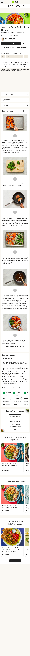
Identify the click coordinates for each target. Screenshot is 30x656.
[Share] (27, 43)
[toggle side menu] (2, 2)
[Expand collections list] (15, 429)
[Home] (2, 6)
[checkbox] (1, 35)
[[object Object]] (23, 43)
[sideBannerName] (15, 82)
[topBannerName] (15, 10)
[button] (15, 100)
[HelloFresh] (15, 2)
